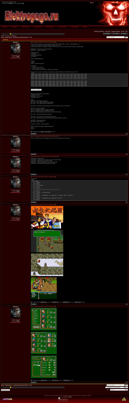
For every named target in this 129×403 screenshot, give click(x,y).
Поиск (122, 31)
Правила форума (115, 31)
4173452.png (77, 302)
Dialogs (30, 37)
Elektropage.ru (8, 37)
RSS (23, 3)
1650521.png (43, 380)
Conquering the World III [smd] (20, 37)
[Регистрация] (91, 2)
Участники (107, 31)
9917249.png (55, 380)
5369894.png (55, 302)
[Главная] (90, 2)
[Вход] (93, 2)
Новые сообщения (99, 31)
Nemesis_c (14, 35)
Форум (2, 37)
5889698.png (66, 302)
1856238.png (66, 380)
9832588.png (43, 302)
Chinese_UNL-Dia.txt (45, 131)
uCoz (70, 396)
